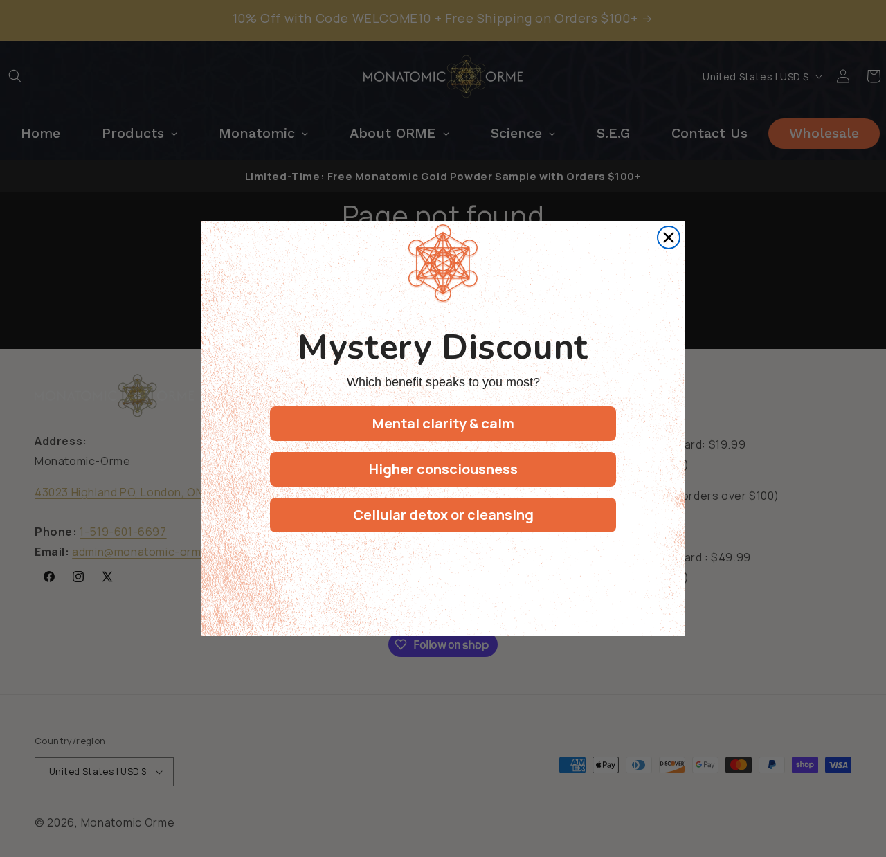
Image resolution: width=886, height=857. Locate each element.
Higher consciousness (443, 469)
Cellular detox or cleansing (443, 514)
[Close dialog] (669, 237)
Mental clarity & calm (443, 423)
